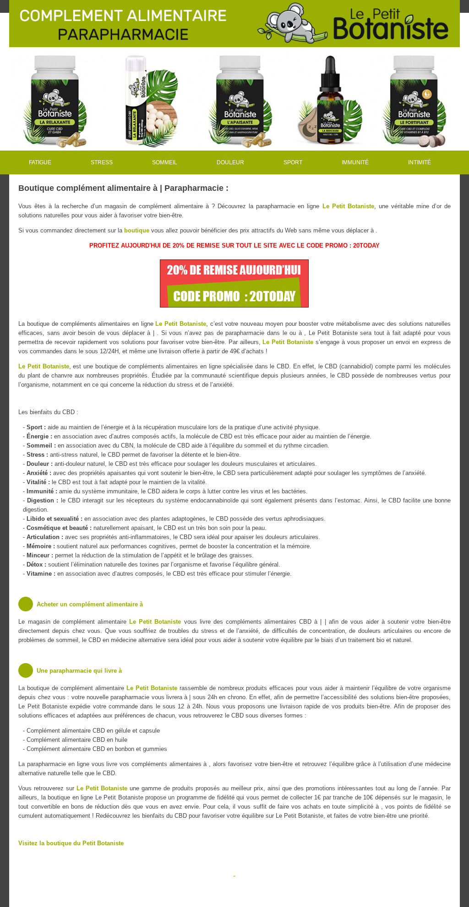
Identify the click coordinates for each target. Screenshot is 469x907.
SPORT (293, 162)
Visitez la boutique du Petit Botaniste (71, 843)
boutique (136, 230)
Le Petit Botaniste (348, 206)
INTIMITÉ (419, 162)
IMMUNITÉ (355, 162)
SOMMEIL (164, 162)
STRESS (102, 162)
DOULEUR (230, 162)
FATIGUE (40, 162)
